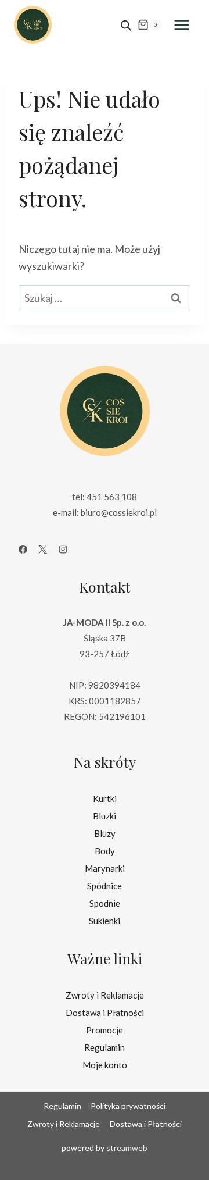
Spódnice (104, 885)
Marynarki (105, 868)
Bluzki (104, 816)
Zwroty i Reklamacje (105, 995)
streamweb (126, 1148)
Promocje (104, 1030)
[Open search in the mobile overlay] (126, 25)
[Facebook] (22, 549)
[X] (43, 549)
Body (105, 851)
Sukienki (104, 920)
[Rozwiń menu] (181, 25)
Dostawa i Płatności (105, 1012)
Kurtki (105, 798)
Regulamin (104, 1047)
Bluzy (105, 833)
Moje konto (104, 1065)
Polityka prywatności (128, 1106)
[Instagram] (62, 549)
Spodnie (104, 903)
